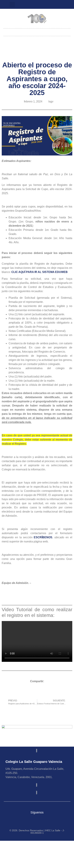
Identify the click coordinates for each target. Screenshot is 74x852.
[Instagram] (34, 4)
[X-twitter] (40, 4)
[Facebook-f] (46, 4)
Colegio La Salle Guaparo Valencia (34, 762)
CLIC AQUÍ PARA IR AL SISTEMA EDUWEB (39, 272)
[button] (12, 4)
